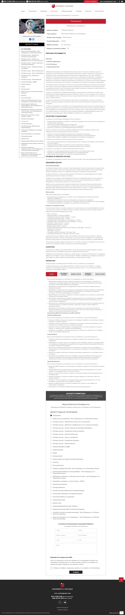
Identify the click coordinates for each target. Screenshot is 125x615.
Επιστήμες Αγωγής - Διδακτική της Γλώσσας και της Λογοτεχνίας (30, 56)
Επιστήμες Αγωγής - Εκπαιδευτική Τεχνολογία (30, 76)
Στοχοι (52, 274)
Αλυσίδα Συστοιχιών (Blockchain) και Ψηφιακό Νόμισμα (30, 127)
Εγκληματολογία (25, 89)
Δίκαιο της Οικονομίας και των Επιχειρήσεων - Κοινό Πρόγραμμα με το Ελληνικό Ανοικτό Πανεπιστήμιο (31, 154)
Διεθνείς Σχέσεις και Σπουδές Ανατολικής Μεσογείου (32, 92)
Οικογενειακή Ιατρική (26, 136)
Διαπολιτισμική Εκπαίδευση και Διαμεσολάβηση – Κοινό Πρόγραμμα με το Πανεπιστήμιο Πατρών (32, 106)
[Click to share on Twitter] (33, 39)
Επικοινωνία (88, 11)
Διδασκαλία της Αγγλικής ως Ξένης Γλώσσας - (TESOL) (30, 115)
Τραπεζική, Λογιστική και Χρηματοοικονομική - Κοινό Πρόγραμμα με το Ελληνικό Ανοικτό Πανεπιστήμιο (32, 149)
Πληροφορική (75, 15)
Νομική (23, 87)
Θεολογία (23, 95)
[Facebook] (119, 1)
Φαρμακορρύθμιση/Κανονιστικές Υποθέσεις (32, 141)
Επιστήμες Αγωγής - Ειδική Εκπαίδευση (31, 79)
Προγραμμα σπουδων (63, 274)
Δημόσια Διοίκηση (26, 84)
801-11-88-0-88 (15, 1)
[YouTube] (122, 1)
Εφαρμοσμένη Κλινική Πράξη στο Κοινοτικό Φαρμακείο (32, 144)
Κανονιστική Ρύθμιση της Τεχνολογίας (31, 134)
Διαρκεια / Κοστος (76, 274)
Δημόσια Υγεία (25, 139)
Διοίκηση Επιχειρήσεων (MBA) (29, 82)
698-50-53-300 (38, 1)
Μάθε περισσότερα (114, 613)
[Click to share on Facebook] (30, 39)
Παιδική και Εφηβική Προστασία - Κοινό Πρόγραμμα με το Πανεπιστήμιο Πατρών (31, 101)
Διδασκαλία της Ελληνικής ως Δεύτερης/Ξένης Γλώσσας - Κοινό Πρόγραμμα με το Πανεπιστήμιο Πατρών (31, 111)
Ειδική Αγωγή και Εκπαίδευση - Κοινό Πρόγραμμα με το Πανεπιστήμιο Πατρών (31, 52)
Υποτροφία (79, 11)
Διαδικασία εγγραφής (66, 11)
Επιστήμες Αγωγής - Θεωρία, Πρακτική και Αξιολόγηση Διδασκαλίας (32, 63)
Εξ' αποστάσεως (65, 15)
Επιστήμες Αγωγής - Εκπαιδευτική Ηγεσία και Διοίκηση (31, 67)
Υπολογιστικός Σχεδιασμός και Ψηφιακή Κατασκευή (31, 130)
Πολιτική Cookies (99, 11)
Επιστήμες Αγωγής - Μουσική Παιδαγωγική (32, 71)
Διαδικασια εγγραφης (88, 274)
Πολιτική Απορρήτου (62, 607)
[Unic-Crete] (62, 6)
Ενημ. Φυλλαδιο (100, 274)
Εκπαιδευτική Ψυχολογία (27, 119)
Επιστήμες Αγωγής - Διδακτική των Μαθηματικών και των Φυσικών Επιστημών (32, 60)
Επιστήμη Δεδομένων (26, 124)
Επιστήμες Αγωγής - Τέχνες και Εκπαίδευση (32, 73)
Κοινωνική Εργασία (26, 98)
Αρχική (23, 11)
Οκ (121, 613)
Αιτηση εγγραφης (90, 1)
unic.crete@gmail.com (108, 1)
